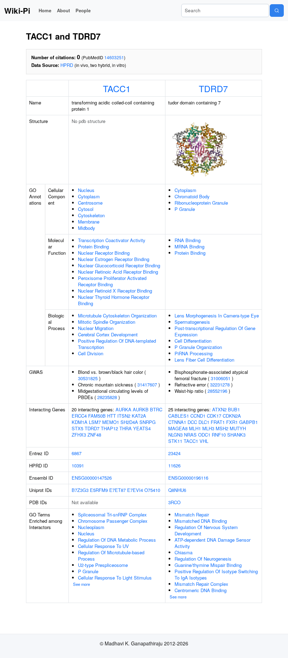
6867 (76, 453)
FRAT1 (218, 422)
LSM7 (95, 422)
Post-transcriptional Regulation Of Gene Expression (215, 331)
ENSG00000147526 (92, 477)
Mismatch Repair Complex (201, 584)
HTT (111, 415)
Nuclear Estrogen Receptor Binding (113, 259)
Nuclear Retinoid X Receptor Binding (115, 290)
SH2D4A (129, 422)
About (63, 10)
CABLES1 (178, 415)
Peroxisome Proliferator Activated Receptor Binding (112, 281)
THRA (125, 428)
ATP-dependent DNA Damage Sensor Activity (212, 542)
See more (81, 584)
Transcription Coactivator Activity (111, 240)
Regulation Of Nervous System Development (206, 530)
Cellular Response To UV (103, 546)
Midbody (86, 228)
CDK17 (214, 415)
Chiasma (183, 552)
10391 (78, 465)
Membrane (88, 221)
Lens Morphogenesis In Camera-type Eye (217, 315)
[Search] (277, 10)
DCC (192, 422)
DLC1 (203, 422)
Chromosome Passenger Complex (113, 521)
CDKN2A (232, 415)
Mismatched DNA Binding (201, 521)
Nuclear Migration (95, 328)
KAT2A (139, 415)
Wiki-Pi (17, 10)
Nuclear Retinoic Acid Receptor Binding (118, 271)
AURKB (141, 409)
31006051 (220, 378)
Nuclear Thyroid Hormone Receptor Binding (113, 300)
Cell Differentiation (193, 340)
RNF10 (219, 434)
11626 (174, 465)
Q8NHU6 (177, 490)
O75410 (152, 490)
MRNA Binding (189, 246)
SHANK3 (236, 434)
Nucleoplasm (91, 527)
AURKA (123, 409)
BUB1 (234, 409)
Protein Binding (93, 246)
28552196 (217, 391)
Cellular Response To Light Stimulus (115, 577)
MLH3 (208, 428)
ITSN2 (123, 415)
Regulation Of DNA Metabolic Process (117, 539)
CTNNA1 (177, 422)
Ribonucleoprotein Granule (201, 202)
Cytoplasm (89, 196)
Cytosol (85, 209)
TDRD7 (213, 88)
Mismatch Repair (192, 514)
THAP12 (109, 428)
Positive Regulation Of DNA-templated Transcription (117, 343)
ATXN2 (219, 409)
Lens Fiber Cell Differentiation (204, 359)
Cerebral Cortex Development (108, 334)
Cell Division (90, 353)
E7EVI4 (135, 490)
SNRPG (147, 422)
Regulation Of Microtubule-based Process (111, 555)
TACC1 (117, 88)
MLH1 (195, 428)
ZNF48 (94, 434)
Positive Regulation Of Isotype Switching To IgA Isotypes (216, 574)
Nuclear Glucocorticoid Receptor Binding (119, 265)
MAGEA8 (178, 428)
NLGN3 (175, 434)
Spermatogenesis (192, 321)
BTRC (156, 409)
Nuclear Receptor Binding (104, 252)
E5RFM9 (99, 490)
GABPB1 (248, 422)
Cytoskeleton (91, 215)
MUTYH (238, 428)
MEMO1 (110, 422)
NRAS (190, 434)
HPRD (66, 65)
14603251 (114, 57)
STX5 (77, 428)
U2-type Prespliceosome (103, 565)
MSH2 (222, 428)
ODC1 (204, 434)
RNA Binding (188, 240)
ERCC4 (79, 415)
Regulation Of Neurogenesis (203, 558)
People (83, 10)
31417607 (147, 384)
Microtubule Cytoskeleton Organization (117, 315)
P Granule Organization (198, 347)
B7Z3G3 (80, 490)
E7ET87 (117, 490)
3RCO (174, 502)
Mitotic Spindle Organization (106, 321)
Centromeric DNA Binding (201, 590)
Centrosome (90, 202)
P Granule (185, 209)
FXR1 (232, 422)
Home (45, 10)
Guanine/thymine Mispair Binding (208, 565)
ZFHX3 (79, 434)
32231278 (220, 384)
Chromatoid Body (192, 196)
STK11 (175, 441)
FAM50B (97, 415)
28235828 (107, 397)
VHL (203, 441)
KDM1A (79, 422)
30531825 (88, 378)
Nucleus (86, 190)
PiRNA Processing (193, 353)
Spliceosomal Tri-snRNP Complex (112, 514)
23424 (174, 453)
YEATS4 (142, 428)
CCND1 (197, 415)
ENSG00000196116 (188, 477)
